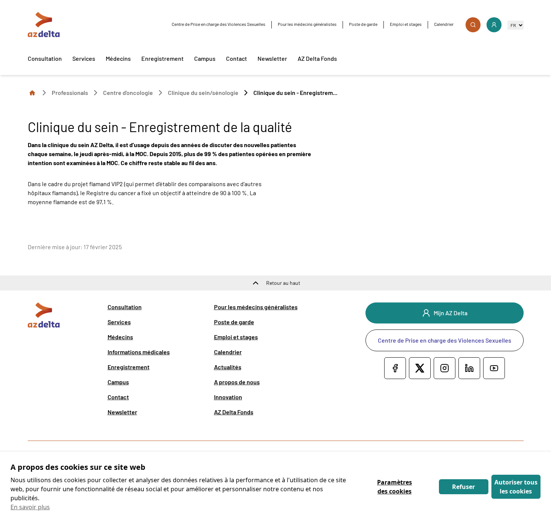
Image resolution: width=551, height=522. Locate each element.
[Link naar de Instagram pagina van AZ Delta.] (444, 368)
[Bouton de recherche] (473, 24)
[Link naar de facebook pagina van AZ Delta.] (395, 368)
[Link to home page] (32, 92)
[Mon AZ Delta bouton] (494, 24)
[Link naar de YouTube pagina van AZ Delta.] (494, 368)
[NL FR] (516, 25)
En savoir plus (30, 507)
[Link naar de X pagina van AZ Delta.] (420, 368)
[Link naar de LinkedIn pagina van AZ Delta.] (469, 368)
